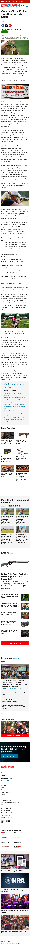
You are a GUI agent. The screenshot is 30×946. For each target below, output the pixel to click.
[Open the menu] (27, 5)
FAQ (9, 941)
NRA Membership (5, 810)
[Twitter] (29, 1)
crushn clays (12, 386)
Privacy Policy (4, 939)
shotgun (6, 384)
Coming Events (5, 790)
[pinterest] (10, 25)
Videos (3, 797)
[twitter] (6, 25)
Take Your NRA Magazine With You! (13, 871)
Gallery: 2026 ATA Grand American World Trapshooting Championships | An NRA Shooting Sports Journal (7, 539)
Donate (22, 1)
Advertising (4, 775)
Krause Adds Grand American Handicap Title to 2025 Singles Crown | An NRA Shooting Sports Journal (7, 520)
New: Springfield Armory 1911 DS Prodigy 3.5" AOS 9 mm (10, 631)
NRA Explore (4, 805)
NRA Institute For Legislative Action (10, 802)
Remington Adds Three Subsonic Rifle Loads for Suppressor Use (9, 623)
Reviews (3, 794)
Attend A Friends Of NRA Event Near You (13, 932)
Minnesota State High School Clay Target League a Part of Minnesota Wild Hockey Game (15, 400)
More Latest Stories (18, 643)
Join (13, 1)
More (11, 553)
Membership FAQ (5, 815)
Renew (16, 1)
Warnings (3, 941)
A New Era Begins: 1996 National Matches (8, 613)
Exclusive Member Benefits (8, 813)
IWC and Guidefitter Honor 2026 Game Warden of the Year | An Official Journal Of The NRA (13, 706)
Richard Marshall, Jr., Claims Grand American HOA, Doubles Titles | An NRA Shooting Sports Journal (22, 538)
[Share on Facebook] (3, 25)
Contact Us (4, 773)
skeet (18, 386)
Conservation (6, 688)
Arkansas (13, 688)
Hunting (18, 688)
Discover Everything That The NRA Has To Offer (14, 911)
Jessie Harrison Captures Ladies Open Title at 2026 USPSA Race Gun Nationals (10, 605)
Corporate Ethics (22, 939)
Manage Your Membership (8, 817)
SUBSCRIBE (9, 756)
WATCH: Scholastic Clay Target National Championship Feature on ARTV (14, 419)
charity (10, 387)
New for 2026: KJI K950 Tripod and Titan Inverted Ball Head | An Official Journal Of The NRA (15, 692)
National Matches (7, 719)
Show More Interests (18, 735)
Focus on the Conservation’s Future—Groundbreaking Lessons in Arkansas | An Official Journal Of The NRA (14, 683)
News (2, 21)
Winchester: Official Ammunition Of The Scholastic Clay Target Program (14, 413)
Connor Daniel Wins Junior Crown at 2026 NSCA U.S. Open (9, 596)
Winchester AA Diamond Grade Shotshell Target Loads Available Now (14, 406)
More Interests (17, 658)
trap (21, 386)
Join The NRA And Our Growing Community (12, 891)
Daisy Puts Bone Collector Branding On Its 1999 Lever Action (14, 577)
